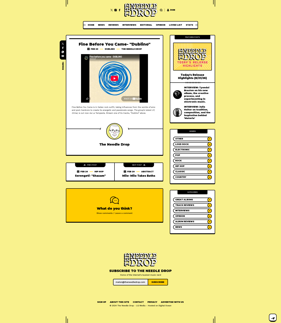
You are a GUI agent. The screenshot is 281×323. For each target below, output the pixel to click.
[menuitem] (91, 25)
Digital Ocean (165, 305)
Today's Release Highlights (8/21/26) (192, 76)
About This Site (119, 302)
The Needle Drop (131, 49)
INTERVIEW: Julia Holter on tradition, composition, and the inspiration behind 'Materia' (197, 112)
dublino (110, 49)
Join (172, 10)
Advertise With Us (172, 302)
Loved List (175, 25)
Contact (138, 302)
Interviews (129, 25)
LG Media (140, 305)
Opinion (160, 25)
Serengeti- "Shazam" (90, 175)
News (101, 25)
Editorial (146, 25)
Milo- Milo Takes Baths (138, 175)
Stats (189, 25)
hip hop (99, 171)
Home (91, 25)
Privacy (152, 302)
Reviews (113, 25)
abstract (147, 171)
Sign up (101, 302)
